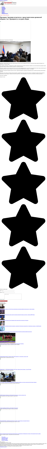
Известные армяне (5, 438)
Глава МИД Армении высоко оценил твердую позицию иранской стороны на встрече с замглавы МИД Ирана (17, 314)
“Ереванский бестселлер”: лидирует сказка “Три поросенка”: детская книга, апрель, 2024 (14, 356)
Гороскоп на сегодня (3, 446)
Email (1, 292)
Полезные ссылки (4, 439)
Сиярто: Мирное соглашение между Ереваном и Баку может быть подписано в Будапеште (14, 320)
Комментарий (2, 299)
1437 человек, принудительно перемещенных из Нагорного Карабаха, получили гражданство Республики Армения (18, 382)
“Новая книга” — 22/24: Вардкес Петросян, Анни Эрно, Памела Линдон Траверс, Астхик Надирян (15, 369)
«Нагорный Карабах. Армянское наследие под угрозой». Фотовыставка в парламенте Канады (14, 420)
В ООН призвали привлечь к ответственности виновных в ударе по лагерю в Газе (13, 395)
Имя (1, 290)
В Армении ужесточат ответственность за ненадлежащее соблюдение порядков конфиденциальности (16, 331)
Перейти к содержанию (3, 0)
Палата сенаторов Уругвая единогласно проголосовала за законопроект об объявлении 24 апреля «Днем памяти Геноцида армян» (20, 433)
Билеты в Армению (5, 440)
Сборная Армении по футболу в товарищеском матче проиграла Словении (12, 343)
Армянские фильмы (5, 437)
